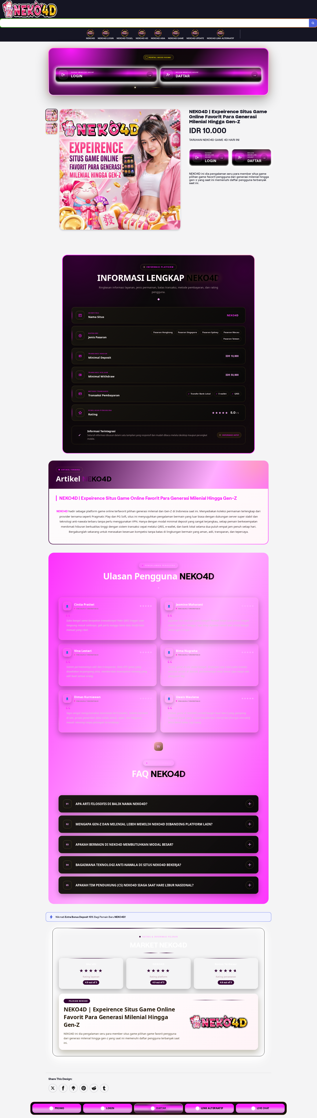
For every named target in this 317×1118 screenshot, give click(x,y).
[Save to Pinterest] (83, 1087)
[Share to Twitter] (52, 1087)
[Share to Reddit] (94, 1087)
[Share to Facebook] (63, 1087)
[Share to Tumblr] (104, 1087)
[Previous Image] (62, 169)
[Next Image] (177, 169)
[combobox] (154, 23)
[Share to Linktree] (73, 1087)
